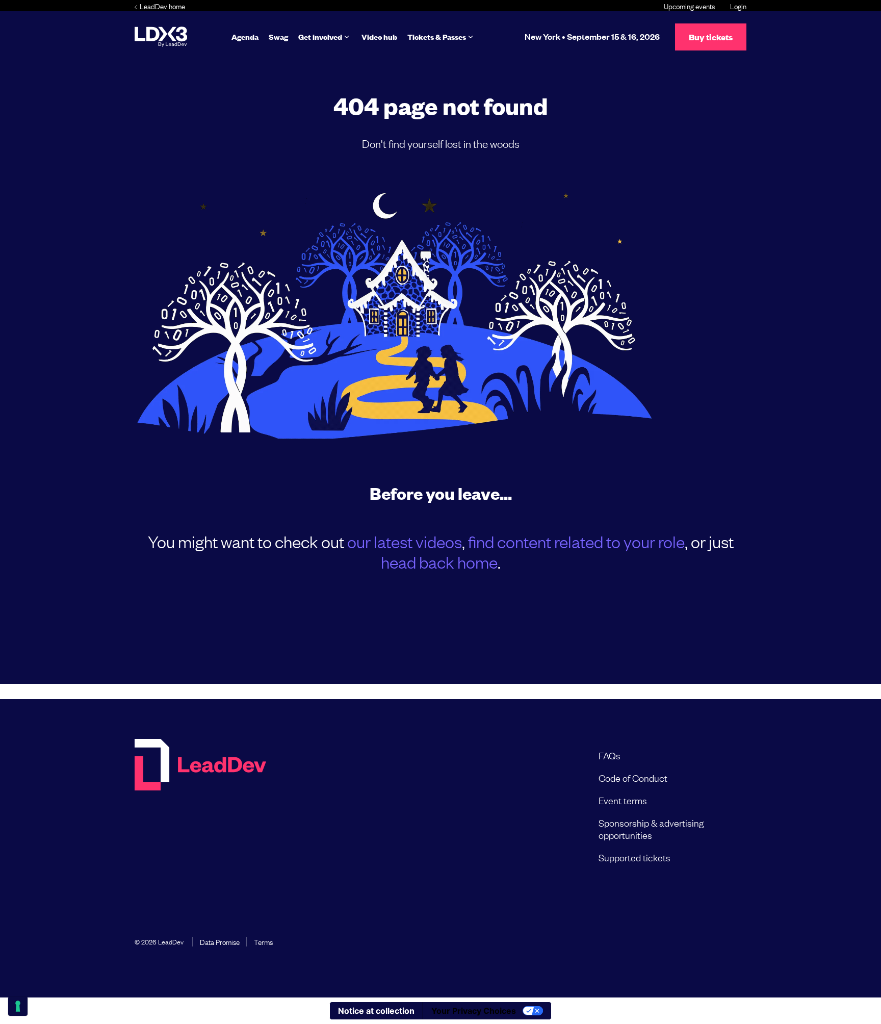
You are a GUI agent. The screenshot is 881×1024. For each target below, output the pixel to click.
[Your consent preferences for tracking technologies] (18, 1006)
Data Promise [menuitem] (220, 941)
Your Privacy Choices (473, 1011)
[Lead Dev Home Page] (200, 806)
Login (738, 5)
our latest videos (404, 541)
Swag (278, 36)
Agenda (244, 36)
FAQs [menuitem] (609, 755)
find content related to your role (576, 541)
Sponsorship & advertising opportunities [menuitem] (651, 828)
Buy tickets (711, 37)
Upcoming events (689, 5)
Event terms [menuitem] (623, 800)
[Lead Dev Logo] (161, 37)
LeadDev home (162, 5)
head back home (439, 561)
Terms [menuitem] (263, 941)
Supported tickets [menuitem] (634, 857)
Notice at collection (376, 1011)
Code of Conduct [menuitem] (633, 778)
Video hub (379, 36)
